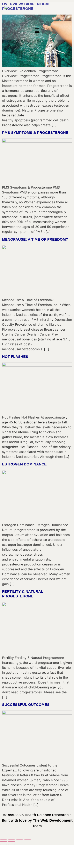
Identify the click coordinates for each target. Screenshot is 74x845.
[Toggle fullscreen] (11, 837)
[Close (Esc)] (27, 837)
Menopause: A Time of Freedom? (35, 239)
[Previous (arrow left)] (3, 843)
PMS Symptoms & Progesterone (35, 133)
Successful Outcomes (26, 705)
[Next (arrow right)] (11, 843)
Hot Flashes (15, 357)
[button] (37, 31)
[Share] (19, 837)
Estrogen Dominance (24, 464)
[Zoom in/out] (3, 837)
